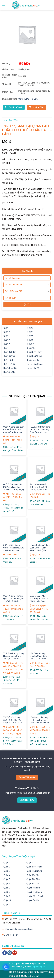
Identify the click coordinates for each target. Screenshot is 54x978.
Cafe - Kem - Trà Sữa (28, 99)
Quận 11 (7, 348)
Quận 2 (30, 328)
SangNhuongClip (37, 967)
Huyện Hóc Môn (10, 368)
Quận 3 (6, 332)
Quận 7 (6, 340)
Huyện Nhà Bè (33, 368)
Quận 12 (30, 348)
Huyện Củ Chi (9, 372)
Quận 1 (6, 328)
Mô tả (6, 142)
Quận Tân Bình (9, 360)
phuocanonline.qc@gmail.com (19, 929)
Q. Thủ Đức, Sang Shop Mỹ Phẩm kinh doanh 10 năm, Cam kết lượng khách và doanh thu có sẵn (13, 489)
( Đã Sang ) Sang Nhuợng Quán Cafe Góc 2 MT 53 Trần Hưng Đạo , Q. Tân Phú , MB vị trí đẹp (40, 658)
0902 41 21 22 (11, 935)
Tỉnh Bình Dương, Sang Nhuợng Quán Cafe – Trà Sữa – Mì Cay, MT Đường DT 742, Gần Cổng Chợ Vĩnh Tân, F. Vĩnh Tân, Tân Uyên (13, 660)
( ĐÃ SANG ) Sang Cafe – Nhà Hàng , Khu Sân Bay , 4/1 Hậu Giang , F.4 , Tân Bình (13, 549)
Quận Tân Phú (33, 360)
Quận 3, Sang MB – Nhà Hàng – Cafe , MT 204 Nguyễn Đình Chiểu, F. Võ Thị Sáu (40, 600)
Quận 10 (30, 344)
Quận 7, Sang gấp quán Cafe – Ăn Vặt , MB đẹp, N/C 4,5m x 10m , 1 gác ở (13, 431)
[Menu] (4, 4)
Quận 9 (6, 344)
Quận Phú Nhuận (34, 356)
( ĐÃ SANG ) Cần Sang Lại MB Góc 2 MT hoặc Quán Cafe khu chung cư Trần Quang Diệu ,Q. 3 (40, 432)
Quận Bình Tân (9, 352)
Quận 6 (30, 336)
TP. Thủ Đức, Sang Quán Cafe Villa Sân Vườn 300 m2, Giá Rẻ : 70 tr (13, 721)
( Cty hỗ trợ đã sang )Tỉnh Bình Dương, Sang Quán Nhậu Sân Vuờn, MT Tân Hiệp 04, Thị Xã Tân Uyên (40, 722)
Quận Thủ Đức (9, 364)
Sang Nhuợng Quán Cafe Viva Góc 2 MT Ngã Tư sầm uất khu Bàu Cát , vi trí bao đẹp (40, 488)
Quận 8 (30, 340)
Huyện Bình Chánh (35, 364)
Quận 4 (30, 332)
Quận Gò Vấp (9, 356)
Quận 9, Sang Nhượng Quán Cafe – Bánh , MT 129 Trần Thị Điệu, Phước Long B (13, 600)
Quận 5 (6, 336)
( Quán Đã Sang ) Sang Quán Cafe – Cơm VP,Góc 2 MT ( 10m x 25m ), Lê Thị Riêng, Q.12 (40, 550)
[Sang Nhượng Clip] (27, 5)
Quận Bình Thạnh (34, 352)
